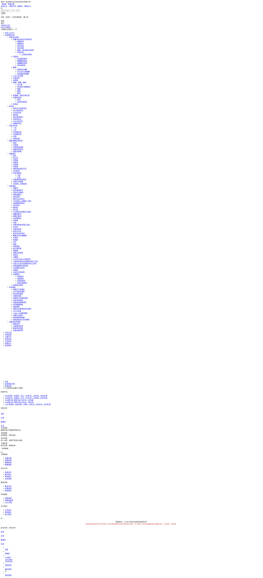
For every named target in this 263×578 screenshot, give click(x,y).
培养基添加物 (18, 147)
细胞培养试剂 (18, 149)
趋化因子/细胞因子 (24, 87)
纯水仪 (15, 227)
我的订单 (12, 6)
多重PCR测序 (18, 315)
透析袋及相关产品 (19, 168)
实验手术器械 (18, 181)
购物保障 (8, 464)
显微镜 (15, 250)
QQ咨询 (8, 557)
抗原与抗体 (13, 125)
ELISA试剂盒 (18, 121)
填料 (19, 99)
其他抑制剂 (21, 65)
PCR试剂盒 (17, 112)
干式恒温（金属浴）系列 (22, 201)
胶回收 (15, 115)
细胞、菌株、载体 (19, 82)
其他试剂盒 (17, 119)
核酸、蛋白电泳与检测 (25, 50)
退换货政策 (9, 500)
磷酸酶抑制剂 (22, 61)
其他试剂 (20, 52)
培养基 (15, 145)
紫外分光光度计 (19, 199)
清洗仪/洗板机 (18, 192)
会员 (2, 426)
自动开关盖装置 (19, 272)
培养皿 (15, 160)
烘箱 (14, 244)
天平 (14, 242)
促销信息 (8, 339)
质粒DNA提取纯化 (20, 108)
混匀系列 (16, 205)
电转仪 (15, 255)
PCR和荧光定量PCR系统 (22, 212)
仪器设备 (12, 186)
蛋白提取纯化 (18, 117)
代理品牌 (8, 334)
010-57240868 (5, 27)
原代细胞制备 (18, 304)
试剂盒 (11, 106)
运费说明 (8, 488)
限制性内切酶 (22, 69)
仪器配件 (16, 274)
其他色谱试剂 (22, 102)
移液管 (15, 162)
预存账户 (8, 476)
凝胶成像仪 (17, 194)
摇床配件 (20, 278)
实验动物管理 (18, 330)
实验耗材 (12, 153)
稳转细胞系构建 (19, 317)
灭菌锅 (15, 257)
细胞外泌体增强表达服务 (22, 309)
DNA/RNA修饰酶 (23, 71)
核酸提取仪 (17, 214)
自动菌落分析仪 (19, 268)
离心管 (15, 158)
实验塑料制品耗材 (19, 179)
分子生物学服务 (19, 291)
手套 (19, 177)
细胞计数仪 (17, 216)
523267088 (8, 561)
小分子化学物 (18, 76)
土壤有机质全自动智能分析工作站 (25, 261)
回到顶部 (8, 575)
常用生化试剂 (14, 37)
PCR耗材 (16, 171)
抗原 (14, 136)
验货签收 (8, 490)
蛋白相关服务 (18, 293)
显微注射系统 (18, 253)
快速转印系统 (18, 285)
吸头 (14, 156)
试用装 (15, 80)
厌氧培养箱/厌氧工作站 (21, 225)
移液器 (15, 240)
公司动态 (8, 341)
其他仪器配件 (22, 283)
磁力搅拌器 (17, 248)
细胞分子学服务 (19, 289)
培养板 (15, 164)
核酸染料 (20, 41)
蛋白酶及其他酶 (23, 74)
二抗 (14, 130)
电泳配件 (20, 276)
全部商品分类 (10, 35)
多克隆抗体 (17, 134)
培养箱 (15, 220)
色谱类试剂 (17, 97)
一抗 (14, 128)
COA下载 (8, 502)
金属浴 (15, 270)
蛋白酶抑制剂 (22, 59)
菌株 (19, 91)
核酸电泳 (20, 43)
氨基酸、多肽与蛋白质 (21, 95)
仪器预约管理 (18, 326)
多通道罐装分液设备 (20, 265)
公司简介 (8, 510)
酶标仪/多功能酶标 (20, 235)
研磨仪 (15, 188)
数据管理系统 (18, 328)
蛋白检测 (20, 48)
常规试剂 (16, 78)
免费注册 (11, 4)
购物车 (19, 6)
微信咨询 (8, 569)
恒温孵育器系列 (19, 203)
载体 (19, 93)
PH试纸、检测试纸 (20, 184)
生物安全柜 (17, 229)
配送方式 (8, 486)
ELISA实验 (17, 311)
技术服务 (12, 287)
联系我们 (8, 345)
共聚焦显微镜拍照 (19, 302)
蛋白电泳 (20, 46)
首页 (9, 33)
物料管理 (16, 324)
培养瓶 (15, 166)
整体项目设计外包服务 (21, 319)
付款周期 (8, 478)
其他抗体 (16, 138)
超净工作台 (17, 231)
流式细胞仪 (17, 218)
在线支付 (8, 472)
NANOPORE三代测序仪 (22, 259)
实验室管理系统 (15, 322)
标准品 (15, 104)
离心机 (15, 209)
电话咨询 (8, 565)
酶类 (14, 67)
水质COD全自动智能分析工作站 (24, 263)
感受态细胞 (17, 151)
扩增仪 (15, 237)
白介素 (19, 84)
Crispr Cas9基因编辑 (20, 313)
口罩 (19, 175)
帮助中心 (27, 6)
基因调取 (16, 306)
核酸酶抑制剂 (22, 63)
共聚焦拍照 (17, 296)
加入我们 (8, 514)
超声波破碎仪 (18, 190)
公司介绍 (8, 332)
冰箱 (14, 222)
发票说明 (8, 498)
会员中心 (4, 6)
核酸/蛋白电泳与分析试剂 (22, 39)
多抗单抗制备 (18, 300)
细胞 (19, 89)
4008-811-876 (5, 25)
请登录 (4, 4)
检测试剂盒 (17, 123)
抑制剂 (15, 56)
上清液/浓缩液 (26, 54)
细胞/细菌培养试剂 (16, 140)
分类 (2, 418)
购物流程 (8, 462)
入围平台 (8, 337)
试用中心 (8, 343)
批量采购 (8, 460)
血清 (14, 143)
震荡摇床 (16, 246)
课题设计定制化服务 (20, 298)
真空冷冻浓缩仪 (19, 233)
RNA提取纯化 (18, 110)
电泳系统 (16, 196)
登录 (6, 549)
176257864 (8, 559)
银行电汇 (8, 474)
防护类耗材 (17, 173)
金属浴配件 (21, 281)
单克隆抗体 (17, 132)
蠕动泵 (15, 207)
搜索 (3, 13)
